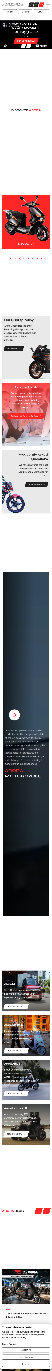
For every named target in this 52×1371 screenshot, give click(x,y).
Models (10, 12)
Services (42, 12)
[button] (10, 258)
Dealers (25, 12)
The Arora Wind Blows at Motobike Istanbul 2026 (26, 1315)
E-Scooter (26, 244)
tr (36, 5)
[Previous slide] (23, 46)
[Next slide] (28, 46)
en (41, 5)
